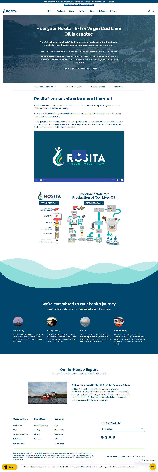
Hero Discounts (19, 443)
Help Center (18, 439)
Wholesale (102, 11)
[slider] (77, 180)
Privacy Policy (112, 456)
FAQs (15, 430)
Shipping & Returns (20, 434)
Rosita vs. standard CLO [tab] (45, 87)
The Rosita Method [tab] (73, 87)
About (82, 11)
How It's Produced (41, 425)
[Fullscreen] (122, 180)
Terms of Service (127, 456)
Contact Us (17, 425)
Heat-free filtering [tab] (98, 87)
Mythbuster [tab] (118, 87)
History (37, 434)
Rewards (113, 11)
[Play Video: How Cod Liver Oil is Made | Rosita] (79, 154)
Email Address (107, 429)
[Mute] (113, 180)
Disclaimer (141, 456)
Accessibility (59, 443)
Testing (60, 11)
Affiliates (58, 439)
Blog (92, 11)
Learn (71, 11)
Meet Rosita (59, 430)
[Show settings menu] (118, 180)
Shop (49, 11)
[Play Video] (36, 180)
